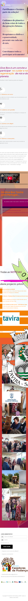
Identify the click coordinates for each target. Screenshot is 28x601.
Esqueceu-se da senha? (7, 554)
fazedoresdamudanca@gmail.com (10, 574)
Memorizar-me (5, 543)
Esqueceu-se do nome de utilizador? (10, 551)
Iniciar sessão (6, 546)
